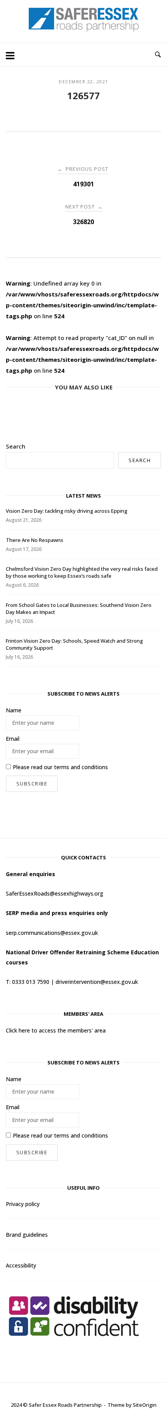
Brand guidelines (27, 1234)
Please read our (60, 767)
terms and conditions (81, 767)
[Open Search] (158, 54)
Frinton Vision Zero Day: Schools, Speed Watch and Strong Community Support (74, 644)
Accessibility (21, 1265)
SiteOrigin (145, 1404)
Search (15, 446)
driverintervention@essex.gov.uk (97, 981)
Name (13, 710)
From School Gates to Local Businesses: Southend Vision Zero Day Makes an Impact (78, 608)
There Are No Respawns (34, 539)
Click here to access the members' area (56, 1030)
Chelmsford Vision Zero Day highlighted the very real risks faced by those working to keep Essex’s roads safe (82, 572)
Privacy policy (23, 1204)
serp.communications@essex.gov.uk (52, 932)
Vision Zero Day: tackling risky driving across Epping (66, 510)
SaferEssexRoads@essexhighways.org (54, 893)
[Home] (84, 29)
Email (12, 738)
